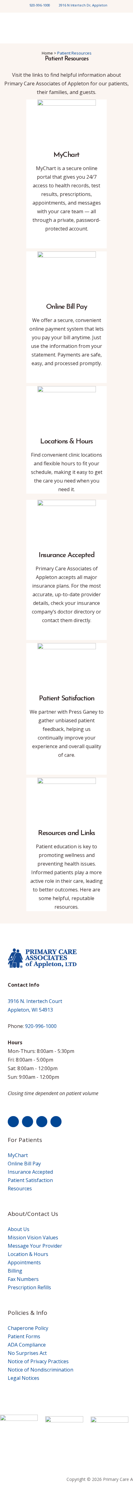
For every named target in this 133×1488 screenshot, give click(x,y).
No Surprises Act (27, 1353)
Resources (20, 1188)
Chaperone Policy (28, 1328)
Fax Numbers (23, 1279)
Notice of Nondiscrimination (40, 1369)
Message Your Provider (35, 1245)
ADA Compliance (27, 1344)
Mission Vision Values (33, 1237)
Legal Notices (23, 1378)
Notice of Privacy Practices (38, 1361)
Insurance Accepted (30, 1171)
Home (47, 53)
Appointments (24, 1262)
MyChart (18, 1155)
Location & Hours (28, 1254)
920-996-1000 (40, 5)
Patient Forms (24, 1336)
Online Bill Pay (24, 1163)
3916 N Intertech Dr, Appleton (83, 5)
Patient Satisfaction (30, 1180)
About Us (18, 1229)
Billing (15, 1270)
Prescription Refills (29, 1287)
